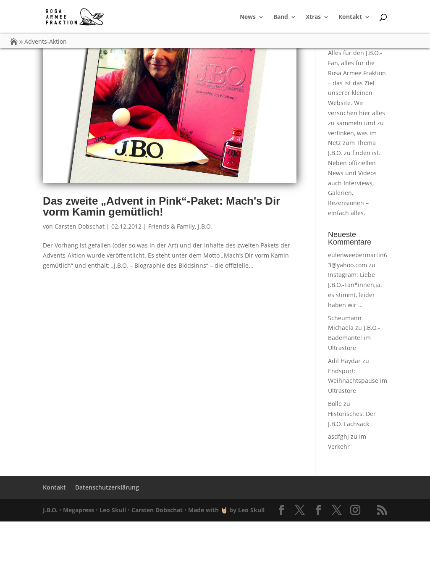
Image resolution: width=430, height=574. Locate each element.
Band (280, 17)
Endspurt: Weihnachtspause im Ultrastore (357, 381)
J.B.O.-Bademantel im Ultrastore (354, 338)
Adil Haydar (344, 361)
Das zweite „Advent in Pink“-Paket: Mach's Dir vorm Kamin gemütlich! (161, 206)
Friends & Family (171, 226)
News (248, 17)
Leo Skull (113, 510)
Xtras (313, 17)
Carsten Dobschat (80, 226)
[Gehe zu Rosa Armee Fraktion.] (14, 41)
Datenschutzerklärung (107, 487)
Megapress (78, 510)
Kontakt (350, 17)
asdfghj (338, 436)
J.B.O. (205, 226)
